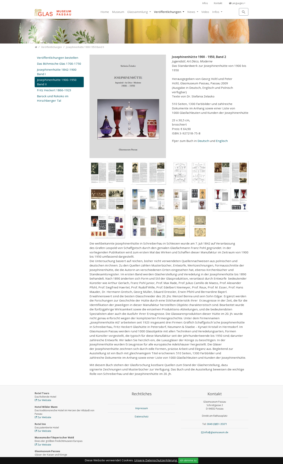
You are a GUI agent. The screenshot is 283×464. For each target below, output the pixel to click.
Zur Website (44, 400)
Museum (118, 12)
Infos (205, 3)
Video (205, 12)
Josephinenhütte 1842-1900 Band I (56, 72)
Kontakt (218, 3)
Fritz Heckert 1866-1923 (54, 90)
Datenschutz (141, 416)
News (191, 12)
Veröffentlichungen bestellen (57, 57)
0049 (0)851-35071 (217, 424)
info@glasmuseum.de (216, 432)
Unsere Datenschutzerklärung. (156, 460)
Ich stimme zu (188, 460)
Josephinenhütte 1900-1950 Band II (56, 82)
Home (104, 12)
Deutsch (204, 141)
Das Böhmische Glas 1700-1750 (59, 63)
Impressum (141, 408)
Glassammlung (138, 12)
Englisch (222, 141)
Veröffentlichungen (168, 12)
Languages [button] (237, 3)
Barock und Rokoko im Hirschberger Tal (52, 98)
